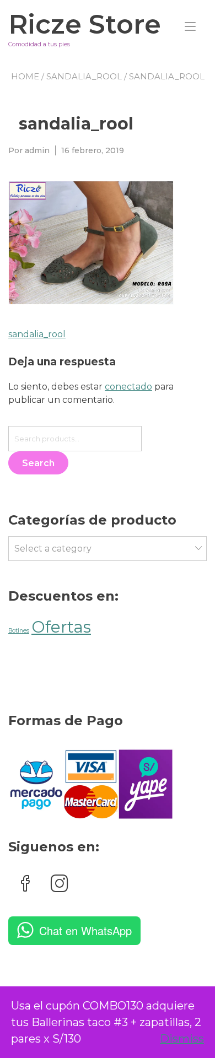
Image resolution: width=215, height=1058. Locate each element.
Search (38, 463)
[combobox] (107, 548)
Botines (18, 630)
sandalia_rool (84, 76)
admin (37, 150)
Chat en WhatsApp (85, 930)
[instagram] (59, 885)
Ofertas (61, 626)
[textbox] (105, 549)
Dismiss (182, 1038)
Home (25, 76)
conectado (128, 386)
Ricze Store (84, 24)
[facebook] (25, 885)
